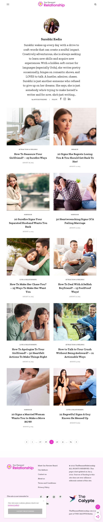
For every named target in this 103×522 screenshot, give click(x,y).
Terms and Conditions (47, 483)
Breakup (74, 149)
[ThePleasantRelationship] (51, 4)
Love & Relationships (28, 279)
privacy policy (13, 505)
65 (71, 442)
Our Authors (43, 470)
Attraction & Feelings (28, 149)
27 (40, 442)
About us (41, 478)
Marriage (28, 214)
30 (57, 442)
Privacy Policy (43, 487)
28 (46, 442)
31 (62, 442)
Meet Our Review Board (47, 465)
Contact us (42, 474)
